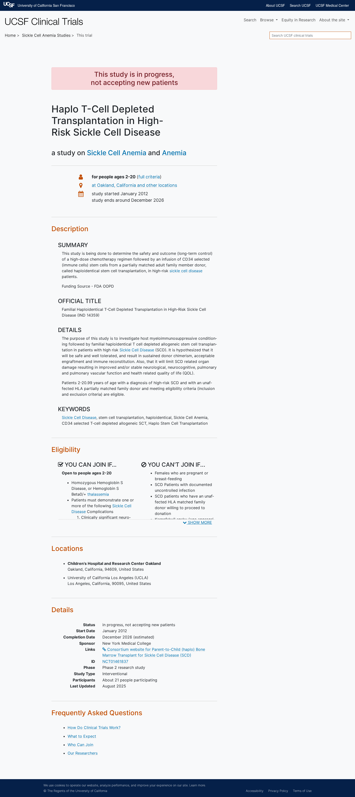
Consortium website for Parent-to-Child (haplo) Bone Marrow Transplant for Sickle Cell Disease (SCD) (153, 652)
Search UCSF (300, 5)
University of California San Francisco (46, 5)
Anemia (174, 153)
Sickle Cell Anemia (116, 153)
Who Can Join (80, 744)
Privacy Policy (278, 791)
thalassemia (98, 494)
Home (10, 35)
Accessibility (254, 791)
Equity (298, 19)
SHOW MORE (199, 522)
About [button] (332, 19)
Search (250, 19)
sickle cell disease (186, 270)
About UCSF (275, 5)
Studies (46, 35)
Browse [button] (267, 19)
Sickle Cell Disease (137, 349)
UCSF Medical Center (332, 5)
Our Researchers (83, 753)
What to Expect (82, 736)
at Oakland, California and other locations (134, 185)
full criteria (149, 176)
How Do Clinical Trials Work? (94, 727)
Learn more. (197, 785)
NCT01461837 (115, 661)
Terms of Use (302, 791)
